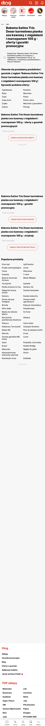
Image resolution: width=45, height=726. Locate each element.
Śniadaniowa (28, 308)
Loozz (25, 337)
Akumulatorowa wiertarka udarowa (10, 353)
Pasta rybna (28, 100)
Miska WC (6, 330)
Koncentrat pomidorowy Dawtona (11, 318)
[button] (30, 3)
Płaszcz (5, 323)
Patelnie (26, 90)
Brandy (5, 305)
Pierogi (26, 107)
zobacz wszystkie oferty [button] (22, 138)
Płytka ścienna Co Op (11, 287)
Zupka (4, 103)
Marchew (27, 93)
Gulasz (5, 107)
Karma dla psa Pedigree (8, 300)
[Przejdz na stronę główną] (6, 3)
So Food (26, 312)
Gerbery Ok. (28, 287)
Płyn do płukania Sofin (33, 330)
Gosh (4, 342)
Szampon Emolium (31, 326)
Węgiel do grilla (30, 349)
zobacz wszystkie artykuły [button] (22, 247)
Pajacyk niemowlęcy (32, 305)
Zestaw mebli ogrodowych (29, 300)
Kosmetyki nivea (9, 358)
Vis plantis (6, 283)
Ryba (4, 93)
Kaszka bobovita (30, 296)
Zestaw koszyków (31, 290)
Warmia (5, 333)
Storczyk (6, 264)
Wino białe (6, 308)
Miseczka (6, 349)
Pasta (25, 97)
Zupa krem (6, 100)
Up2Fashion (28, 264)
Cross (25, 333)
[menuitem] (7, 722)
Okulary (26, 317)
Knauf (4, 346)
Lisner (26, 268)
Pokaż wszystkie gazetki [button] (22, 219)
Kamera (5, 296)
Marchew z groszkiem (32, 103)
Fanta (4, 271)
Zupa (4, 97)
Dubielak (27, 358)
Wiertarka (27, 271)
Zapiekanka (7, 90)
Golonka (5, 274)
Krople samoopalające (11, 268)
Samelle (26, 283)
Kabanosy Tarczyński (11, 326)
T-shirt (26, 274)
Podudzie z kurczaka (32, 342)
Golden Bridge (29, 346)
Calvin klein (28, 323)
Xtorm (26, 352)
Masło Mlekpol (29, 278)
